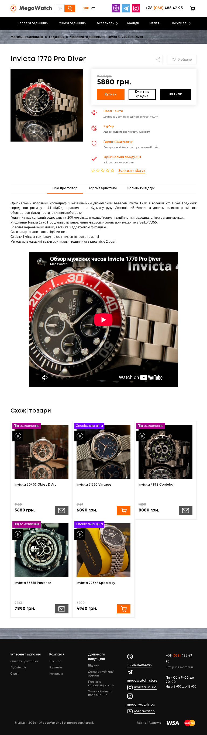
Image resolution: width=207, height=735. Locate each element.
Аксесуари (106, 23)
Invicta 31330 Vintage (94, 484)
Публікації (18, 667)
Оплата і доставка (24, 661)
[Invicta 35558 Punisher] (41, 550)
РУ (93, 8)
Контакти (56, 673)
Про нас (55, 661)
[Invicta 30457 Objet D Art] (41, 452)
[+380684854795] (117, 8)
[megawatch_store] (127, 8)
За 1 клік (175, 94)
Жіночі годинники (72, 23)
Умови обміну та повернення (100, 693)
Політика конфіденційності (101, 684)
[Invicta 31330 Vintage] (103, 452)
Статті (154, 23)
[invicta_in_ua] (137, 8)
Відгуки (93, 665)
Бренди (133, 23)
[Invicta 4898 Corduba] (165, 452)
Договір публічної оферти (101, 674)
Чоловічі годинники (33, 23)
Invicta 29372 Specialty (96, 583)
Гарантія (55, 667)
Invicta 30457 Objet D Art (35, 484)
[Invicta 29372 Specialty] (103, 550)
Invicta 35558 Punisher (33, 583)
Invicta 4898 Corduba (156, 484)
